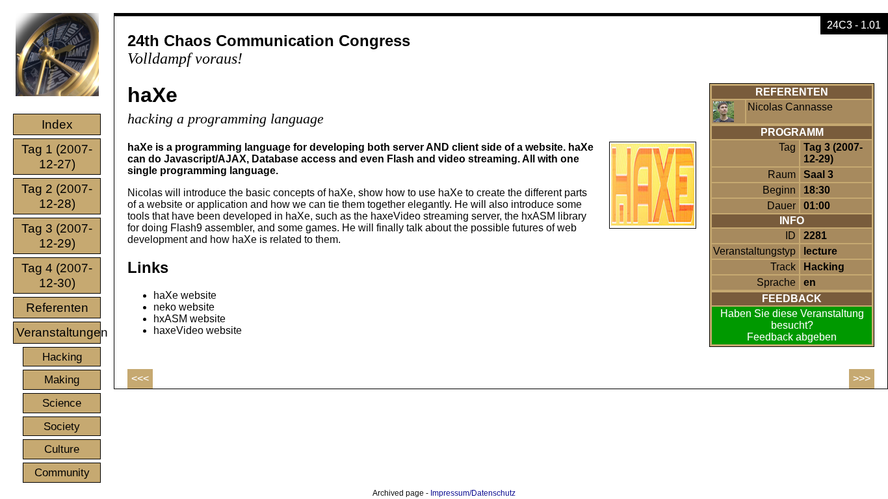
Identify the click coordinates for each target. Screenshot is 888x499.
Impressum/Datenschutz (473, 493)
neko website (184, 307)
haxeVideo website (197, 330)
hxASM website (189, 318)
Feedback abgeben (792, 336)
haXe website (184, 295)
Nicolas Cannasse (790, 106)
